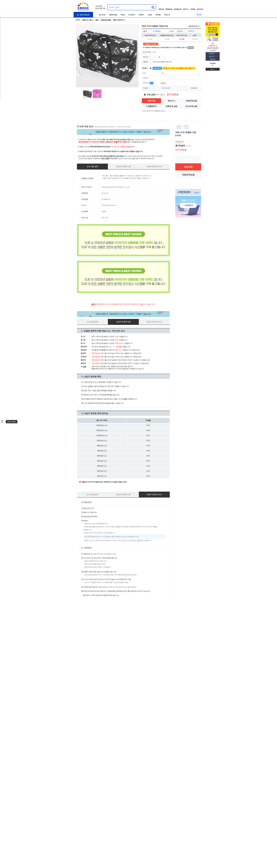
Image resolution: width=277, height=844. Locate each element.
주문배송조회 (178, 9)
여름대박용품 (113, 15)
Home (78, 20)
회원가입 (161, 9)
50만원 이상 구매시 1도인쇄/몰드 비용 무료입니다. (179, 68)
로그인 (199, 14)
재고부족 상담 (191, 106)
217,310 (193, 88)
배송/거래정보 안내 (154, 166)
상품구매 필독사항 (123, 166)
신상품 (150, 15)
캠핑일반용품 (106, 20)
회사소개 (167, 15)
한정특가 (141, 15)
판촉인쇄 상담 (171, 106)
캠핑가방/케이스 (119, 20)
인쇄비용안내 (157, 68)
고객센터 (192, 9)
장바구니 (185, 9)
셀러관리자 (200, 9)
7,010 (167, 88)
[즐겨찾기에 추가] (213, 24)
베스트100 (102, 15)
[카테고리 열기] (2, 421)
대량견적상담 (191, 101)
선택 (162, 73)
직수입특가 (131, 15)
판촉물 (123, 15)
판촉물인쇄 (168, 9)
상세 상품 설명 (92, 166)
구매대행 (158, 15)
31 (162, 88)
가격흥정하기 (151, 106)
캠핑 (97, 20)
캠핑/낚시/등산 (87, 20)
